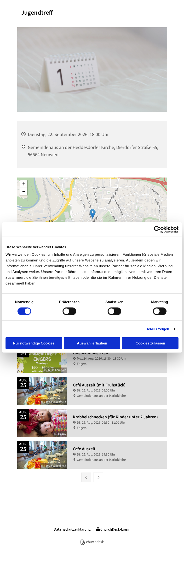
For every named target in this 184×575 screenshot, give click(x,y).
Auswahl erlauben (92, 343)
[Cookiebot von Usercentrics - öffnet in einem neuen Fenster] (157, 229)
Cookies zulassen (150, 343)
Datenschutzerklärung (72, 529)
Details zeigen (157, 329)
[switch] (69, 311)
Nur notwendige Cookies (33, 343)
